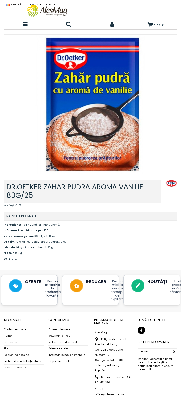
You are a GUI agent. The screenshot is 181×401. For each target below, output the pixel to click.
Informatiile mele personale (67, 355)
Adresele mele (58, 348)
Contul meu (58, 320)
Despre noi (11, 342)
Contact (51, 4)
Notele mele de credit (63, 342)
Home (8, 336)
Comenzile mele (59, 329)
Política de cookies (16, 355)
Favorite (35, 4)
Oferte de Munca (15, 367)
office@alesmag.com (109, 394)
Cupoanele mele (59, 361)
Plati (6, 348)
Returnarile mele (59, 336)
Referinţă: (9, 205)
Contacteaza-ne (15, 329)
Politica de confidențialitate (22, 361)
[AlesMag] (47, 11)
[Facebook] (141, 330)
